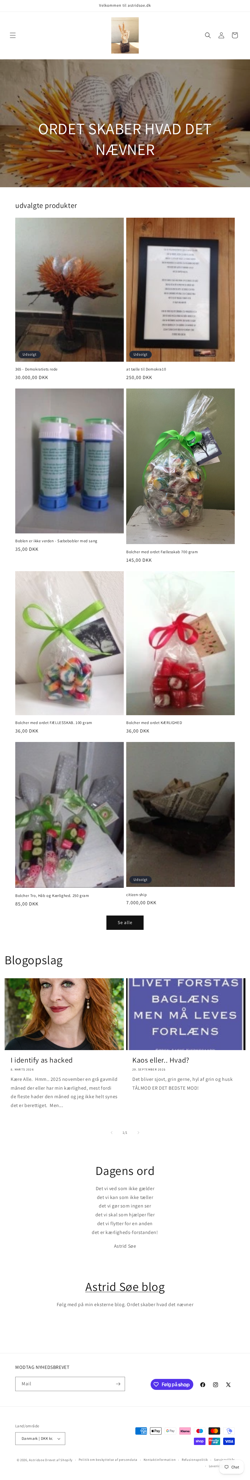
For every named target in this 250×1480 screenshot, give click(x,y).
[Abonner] (118, 1384)
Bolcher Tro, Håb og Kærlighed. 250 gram (52, 895)
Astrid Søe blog (125, 1286)
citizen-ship (136, 894)
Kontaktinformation (160, 1459)
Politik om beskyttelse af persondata (108, 1459)
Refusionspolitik (195, 1459)
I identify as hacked (42, 1060)
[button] (13, 35)
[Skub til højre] (138, 1132)
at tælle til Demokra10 (146, 369)
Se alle (125, 922)
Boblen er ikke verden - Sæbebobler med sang (56, 541)
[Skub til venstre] (111, 1132)
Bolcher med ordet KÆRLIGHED (154, 722)
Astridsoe (36, 1460)
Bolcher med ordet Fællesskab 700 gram (162, 552)
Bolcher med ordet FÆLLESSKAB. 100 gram (53, 722)
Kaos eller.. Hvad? (160, 1060)
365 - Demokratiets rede (36, 369)
